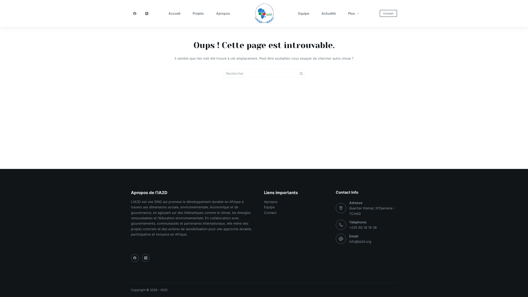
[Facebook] (135, 13)
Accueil (174, 13)
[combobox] (260, 73)
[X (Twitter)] (147, 13)
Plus (351, 13)
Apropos (223, 13)
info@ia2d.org (360, 241)
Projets (198, 13)
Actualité (329, 13)
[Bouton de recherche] (301, 73)
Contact (388, 13)
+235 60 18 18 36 (363, 227)
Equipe (303, 13)
